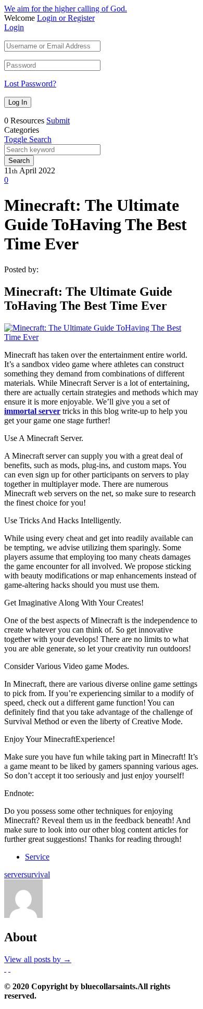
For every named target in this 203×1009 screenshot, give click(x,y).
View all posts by (37, 959)
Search (19, 161)
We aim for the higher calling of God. (65, 8)
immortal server (32, 411)
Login (14, 27)
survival (37, 874)
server (14, 874)
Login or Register (66, 18)
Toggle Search (28, 139)
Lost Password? (30, 83)
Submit (58, 120)
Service (37, 856)
